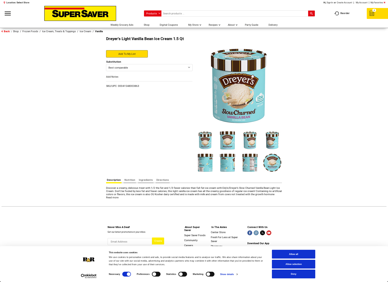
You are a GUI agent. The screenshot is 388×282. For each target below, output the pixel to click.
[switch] (156, 274)
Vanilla (99, 31)
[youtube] (268, 233)
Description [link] (114, 179)
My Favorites (377, 2)
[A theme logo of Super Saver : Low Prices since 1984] (80, 13)
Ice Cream (85, 31)
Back (6, 31)
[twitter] (262, 233)
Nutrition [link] (129, 179)
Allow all (293, 254)
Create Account (344, 2)
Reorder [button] (345, 13)
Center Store (218, 232)
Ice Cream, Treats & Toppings (59, 31)
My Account (362, 2)
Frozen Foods (30, 31)
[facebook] (249, 233)
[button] (205, 140)
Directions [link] (162, 179)
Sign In (330, 2)
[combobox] (152, 13)
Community (190, 240)
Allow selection (294, 264)
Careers (188, 245)
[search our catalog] (311, 13)
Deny (293, 274)
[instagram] (256, 233)
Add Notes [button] (112, 76)
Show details (227, 274)
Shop (16, 31)
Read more (112, 197)
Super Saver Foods (195, 235)
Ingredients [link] (146, 179)
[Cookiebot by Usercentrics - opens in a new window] (88, 276)
